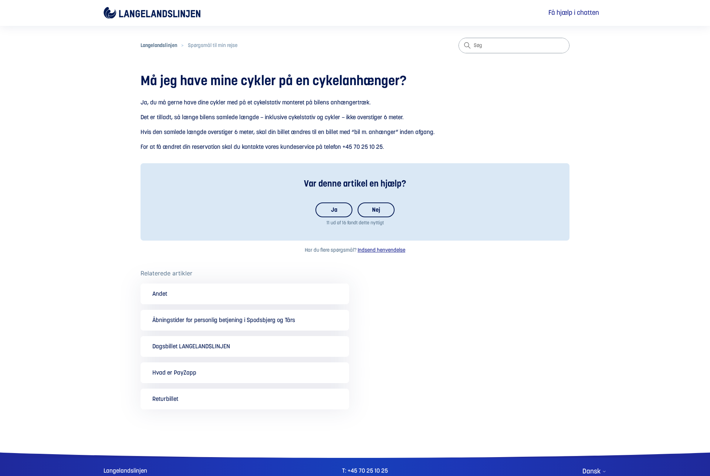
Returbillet (165, 399)
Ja (334, 210)
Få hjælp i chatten (573, 13)
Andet (159, 294)
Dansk (592, 471)
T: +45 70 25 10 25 (365, 471)
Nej (376, 210)
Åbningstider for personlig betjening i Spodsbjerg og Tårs (223, 320)
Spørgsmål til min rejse (212, 45)
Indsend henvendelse (381, 250)
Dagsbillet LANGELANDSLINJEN (191, 346)
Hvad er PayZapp (174, 373)
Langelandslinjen (159, 45)
